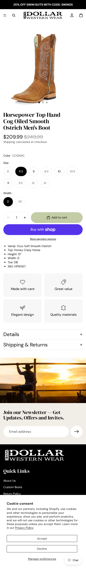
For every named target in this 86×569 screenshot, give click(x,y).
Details (11, 334)
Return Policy (12, 494)
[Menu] (5, 15)
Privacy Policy (24, 528)
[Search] (13, 15)
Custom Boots (12, 487)
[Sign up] (77, 432)
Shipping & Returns (25, 344)
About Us (9, 480)
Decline (42, 549)
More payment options (43, 239)
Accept (42, 538)
